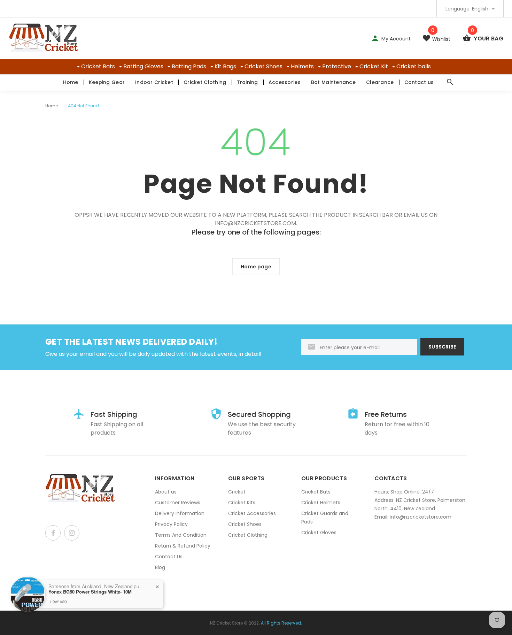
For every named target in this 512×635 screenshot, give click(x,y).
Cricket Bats (98, 66)
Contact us (419, 82)
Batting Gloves (143, 66)
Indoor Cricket (154, 82)
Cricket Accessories (252, 513)
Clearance (380, 82)
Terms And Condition (181, 534)
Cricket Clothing (205, 82)
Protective (336, 66)
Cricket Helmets (320, 502)
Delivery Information (179, 513)
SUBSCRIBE (442, 346)
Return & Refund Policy (182, 545)
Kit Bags (225, 66)
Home (70, 82)
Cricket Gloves (318, 532)
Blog (160, 567)
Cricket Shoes (263, 66)
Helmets (302, 66)
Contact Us (169, 556)
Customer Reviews (177, 502)
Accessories (285, 82)
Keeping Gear (107, 82)
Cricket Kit (373, 66)
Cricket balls (413, 66)
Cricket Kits (241, 502)
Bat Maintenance (333, 82)
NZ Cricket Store (226, 623)
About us (166, 491)
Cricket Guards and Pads (324, 517)
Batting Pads (189, 66)
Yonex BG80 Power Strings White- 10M (90, 592)
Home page (256, 266)
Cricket (237, 491)
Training (247, 82)
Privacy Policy (171, 524)
